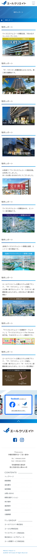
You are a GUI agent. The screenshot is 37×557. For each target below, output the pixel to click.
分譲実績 (8, 514)
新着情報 (8, 481)
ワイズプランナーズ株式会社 (14, 533)
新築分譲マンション (11, 498)
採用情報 (8, 489)
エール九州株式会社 (11, 529)
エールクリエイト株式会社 (14, 524)
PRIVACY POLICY (8, 551)
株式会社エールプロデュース (14, 537)
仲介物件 (8, 502)
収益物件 (8, 510)
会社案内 (8, 485)
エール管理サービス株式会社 (14, 541)
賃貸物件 (8, 506)
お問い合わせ (9, 493)
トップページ (9, 477)
